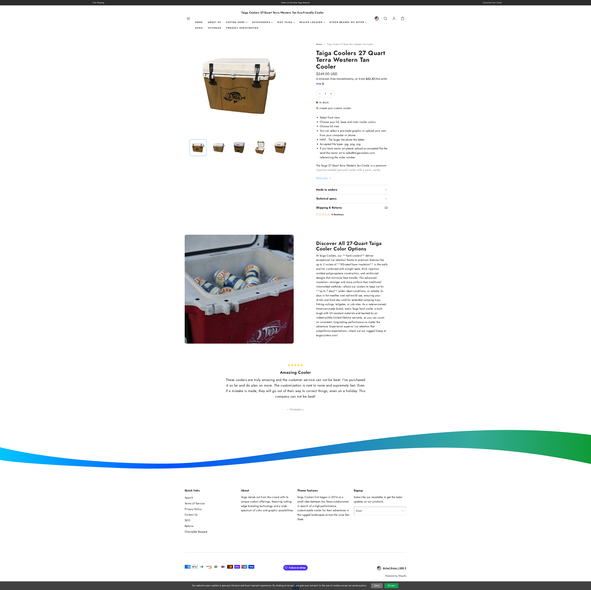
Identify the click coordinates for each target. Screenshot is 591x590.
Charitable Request (196, 532)
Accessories (261, 22)
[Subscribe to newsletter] (403, 510)
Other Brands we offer (347, 22)
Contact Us (191, 515)
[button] (188, 18)
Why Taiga (284, 22)
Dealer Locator (311, 22)
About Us (214, 22)
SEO (187, 520)
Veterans (214, 27)
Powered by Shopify (395, 576)
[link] (376, 18)
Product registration (242, 27)
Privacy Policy (193, 509)
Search (189, 498)
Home (199, 22)
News (199, 27)
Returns (189, 526)
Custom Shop (235, 22)
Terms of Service (195, 503)
